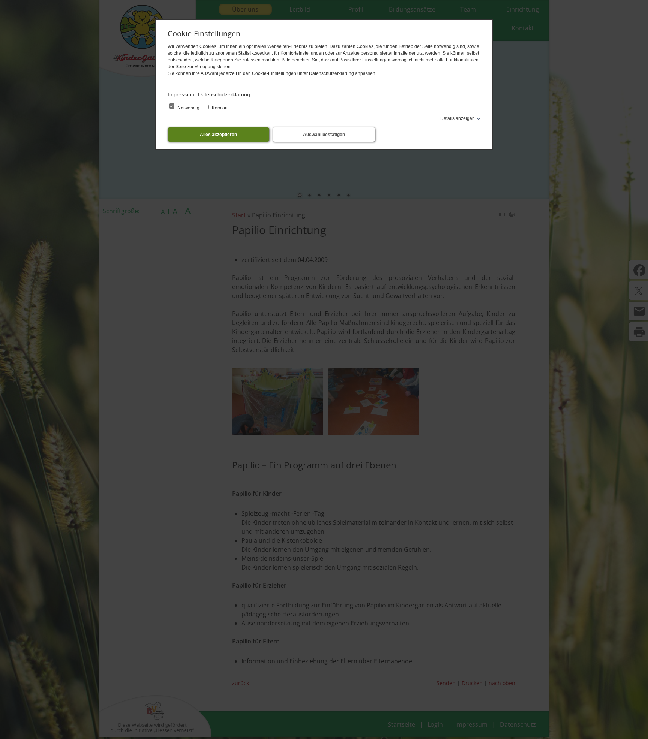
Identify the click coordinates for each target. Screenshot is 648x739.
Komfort (219, 108)
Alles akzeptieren (218, 134)
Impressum (181, 94)
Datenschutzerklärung (224, 94)
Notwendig (188, 108)
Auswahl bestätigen (324, 134)
